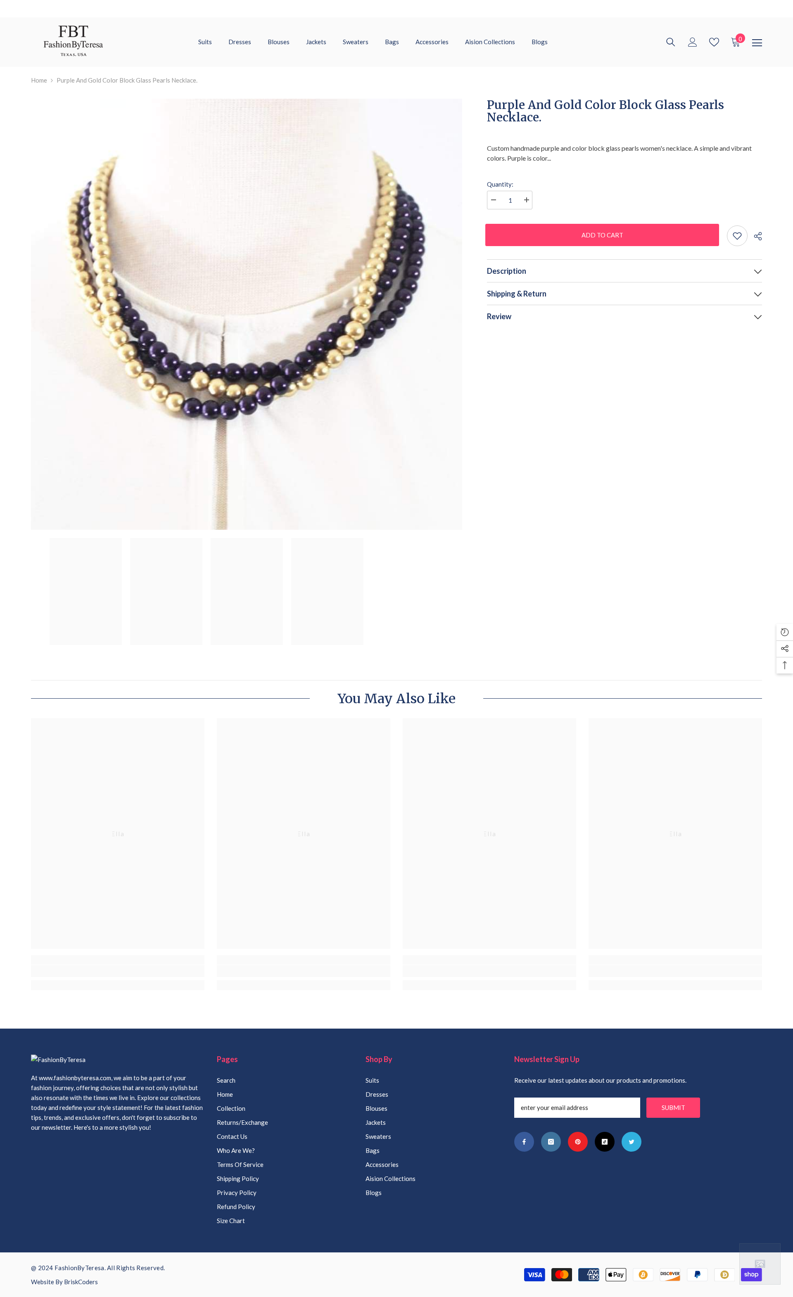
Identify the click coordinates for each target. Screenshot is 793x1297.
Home (39, 80)
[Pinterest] (578, 1142)
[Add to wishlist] (737, 235)
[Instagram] (551, 1142)
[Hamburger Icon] (757, 43)
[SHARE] (755, 236)
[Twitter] (631, 1142)
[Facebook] (524, 1142)
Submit (673, 1107)
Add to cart (604, 235)
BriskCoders (81, 1281)
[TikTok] (605, 1142)
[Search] (670, 42)
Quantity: (500, 184)
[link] (117, 971)
